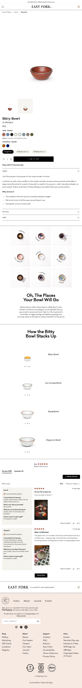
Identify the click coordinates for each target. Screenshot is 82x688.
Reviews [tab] (7, 472)
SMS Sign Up (69, 647)
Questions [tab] (18, 472)
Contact (46, 637)
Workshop (6, 640)
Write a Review (73, 477)
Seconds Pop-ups (71, 640)
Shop (4, 634)
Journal (37, 601)
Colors (16, 601)
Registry (5, 650)
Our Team (26, 647)
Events (48, 601)
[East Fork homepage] (40, 6)
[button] (41, 510)
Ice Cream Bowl (53, 382)
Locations (6, 647)
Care (4, 217)
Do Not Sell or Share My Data (41, 683)
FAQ (45, 640)
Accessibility (48, 650)
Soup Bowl (53, 411)
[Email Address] (38, 621)
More (66, 634)
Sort (61, 484)
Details (5, 212)
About (4, 171)
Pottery (5, 637)
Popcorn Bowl (53, 440)
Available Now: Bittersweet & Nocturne (41, 2)
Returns (46, 644)
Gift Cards (6, 644)
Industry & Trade (71, 644)
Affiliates (67, 650)
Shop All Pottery (7, 12)
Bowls (16, 12)
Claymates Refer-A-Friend (71, 655)
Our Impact (27, 640)
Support (46, 634)
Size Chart (47, 647)
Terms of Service (50, 653)
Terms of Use (21, 616)
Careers (26, 644)
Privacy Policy (31, 614)
